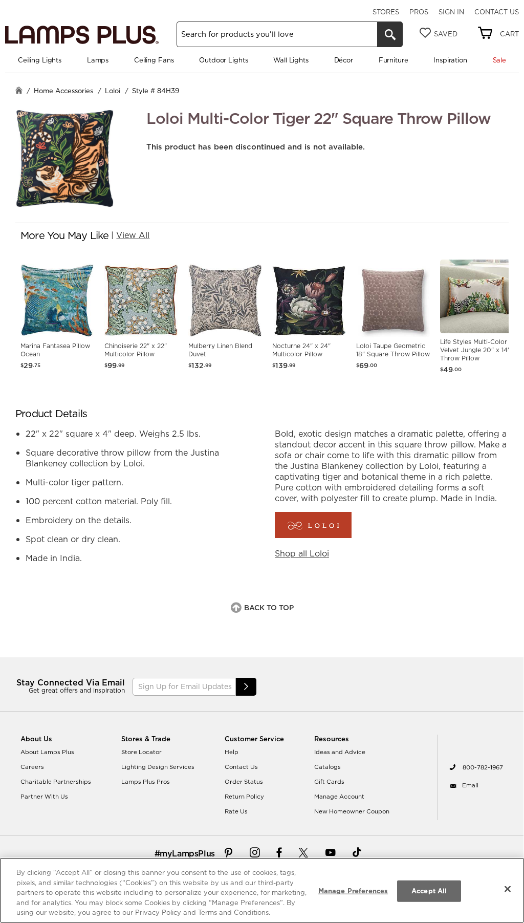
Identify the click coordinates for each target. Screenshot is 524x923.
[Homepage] (19, 91)
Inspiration (450, 60)
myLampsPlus (187, 853)
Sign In (451, 11)
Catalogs (327, 767)
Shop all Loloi (302, 553)
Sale (499, 60)
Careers (32, 767)
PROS (418, 11)
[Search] (390, 34)
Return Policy (244, 796)
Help (231, 752)
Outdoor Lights (223, 60)
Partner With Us (44, 796)
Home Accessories (63, 90)
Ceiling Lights (39, 60)
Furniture (393, 60)
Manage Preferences (353, 890)
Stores (386, 11)
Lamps (97, 60)
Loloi (112, 90)
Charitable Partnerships (55, 782)
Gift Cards (329, 782)
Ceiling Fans (153, 60)
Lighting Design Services (157, 767)
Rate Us (236, 811)
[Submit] (246, 687)
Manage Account (339, 796)
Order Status (244, 782)
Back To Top (269, 608)
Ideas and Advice (339, 752)
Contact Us (496, 11)
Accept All (429, 890)
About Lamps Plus (47, 752)
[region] (262, 890)
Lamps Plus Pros (145, 782)
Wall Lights (291, 60)
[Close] (507, 889)
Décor (343, 60)
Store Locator (141, 752)
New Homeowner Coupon (351, 811)
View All (132, 235)
